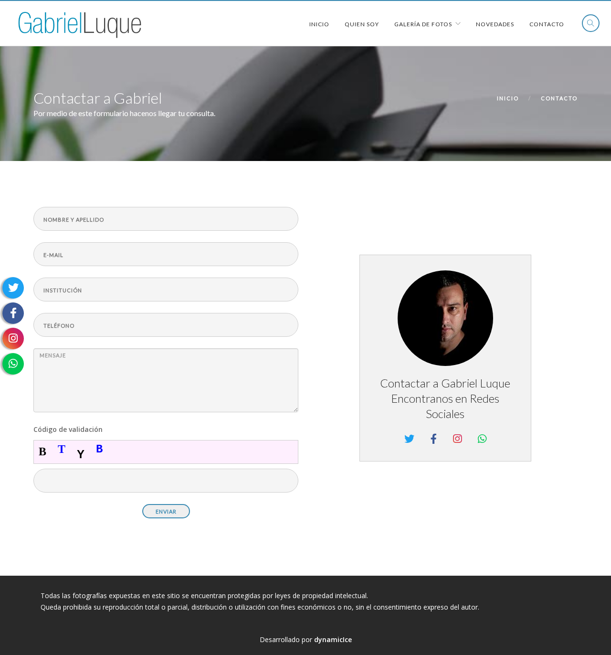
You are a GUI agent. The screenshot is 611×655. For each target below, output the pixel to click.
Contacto (546, 24)
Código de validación (68, 429)
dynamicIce (333, 639)
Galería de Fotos (423, 24)
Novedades (495, 24)
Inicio (319, 24)
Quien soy (362, 24)
